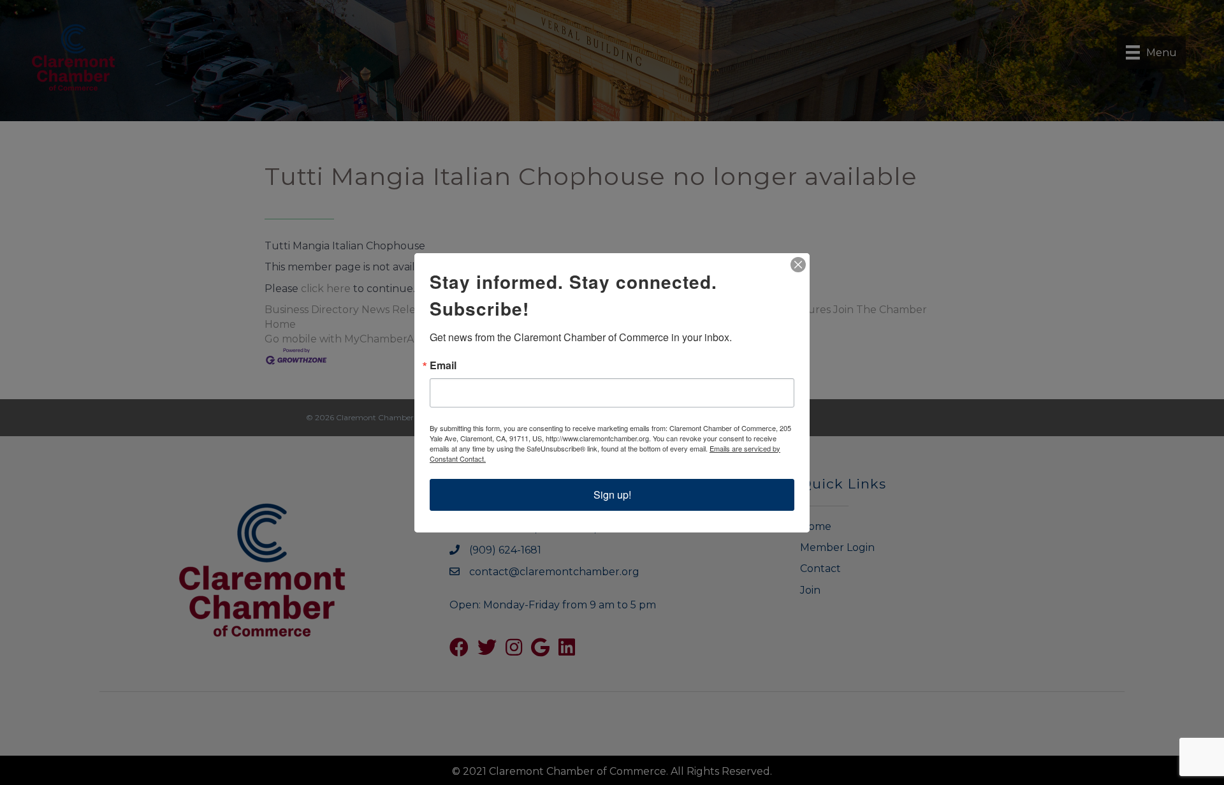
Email (443, 365)
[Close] (798, 264)
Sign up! (612, 494)
